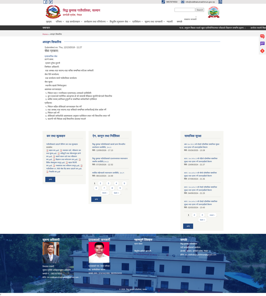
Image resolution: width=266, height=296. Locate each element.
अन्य (50, 179)
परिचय (59, 21)
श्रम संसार (138, 244)
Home (45, 34)
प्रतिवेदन (136, 21)
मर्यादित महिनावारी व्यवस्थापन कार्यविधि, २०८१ (108, 173)
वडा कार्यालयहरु (73, 21)
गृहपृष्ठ (49, 21)
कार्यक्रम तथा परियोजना (95, 21)
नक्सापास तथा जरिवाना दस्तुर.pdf (67, 165)
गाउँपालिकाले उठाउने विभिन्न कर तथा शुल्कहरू (62, 144)
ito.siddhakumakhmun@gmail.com (63, 277)
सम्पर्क (179, 21)
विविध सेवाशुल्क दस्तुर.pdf (55, 162)
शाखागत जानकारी (190, 19)
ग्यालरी (170, 21)
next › (104, 193)
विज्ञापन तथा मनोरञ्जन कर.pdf (66, 159)
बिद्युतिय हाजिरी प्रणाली (142, 251)
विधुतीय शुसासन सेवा (119, 21)
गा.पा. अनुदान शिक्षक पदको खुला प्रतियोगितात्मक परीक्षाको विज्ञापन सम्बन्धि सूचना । (206, 28)
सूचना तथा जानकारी (154, 21)
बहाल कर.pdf (54, 150)
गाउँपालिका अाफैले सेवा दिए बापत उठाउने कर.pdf (63, 168)
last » (116, 193)
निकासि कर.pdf (54, 172)
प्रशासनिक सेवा (51, 56)
